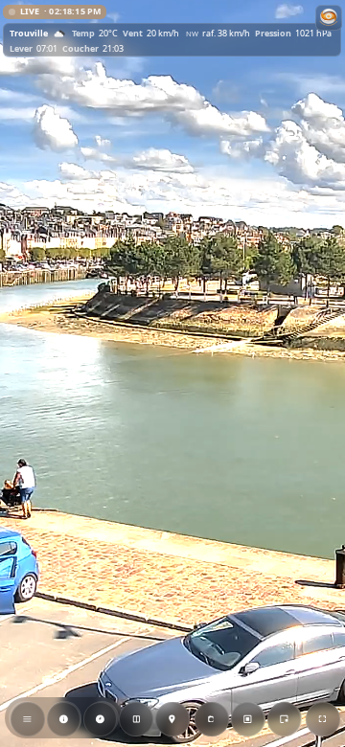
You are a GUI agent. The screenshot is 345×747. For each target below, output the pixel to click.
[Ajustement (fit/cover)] (248, 719)
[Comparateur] (136, 719)
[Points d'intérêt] (172, 719)
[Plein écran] (323, 719)
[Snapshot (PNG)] (212, 719)
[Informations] (63, 719)
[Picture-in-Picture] (283, 719)
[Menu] (28, 719)
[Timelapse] (99, 719)
